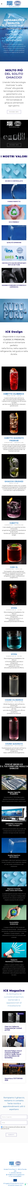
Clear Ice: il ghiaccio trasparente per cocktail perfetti (13, 1028)
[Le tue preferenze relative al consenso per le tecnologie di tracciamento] (25, 1184)
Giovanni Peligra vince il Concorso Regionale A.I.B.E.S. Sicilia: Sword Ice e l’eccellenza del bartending (13, 1054)
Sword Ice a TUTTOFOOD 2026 (14, 1079)
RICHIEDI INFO (14, 111)
